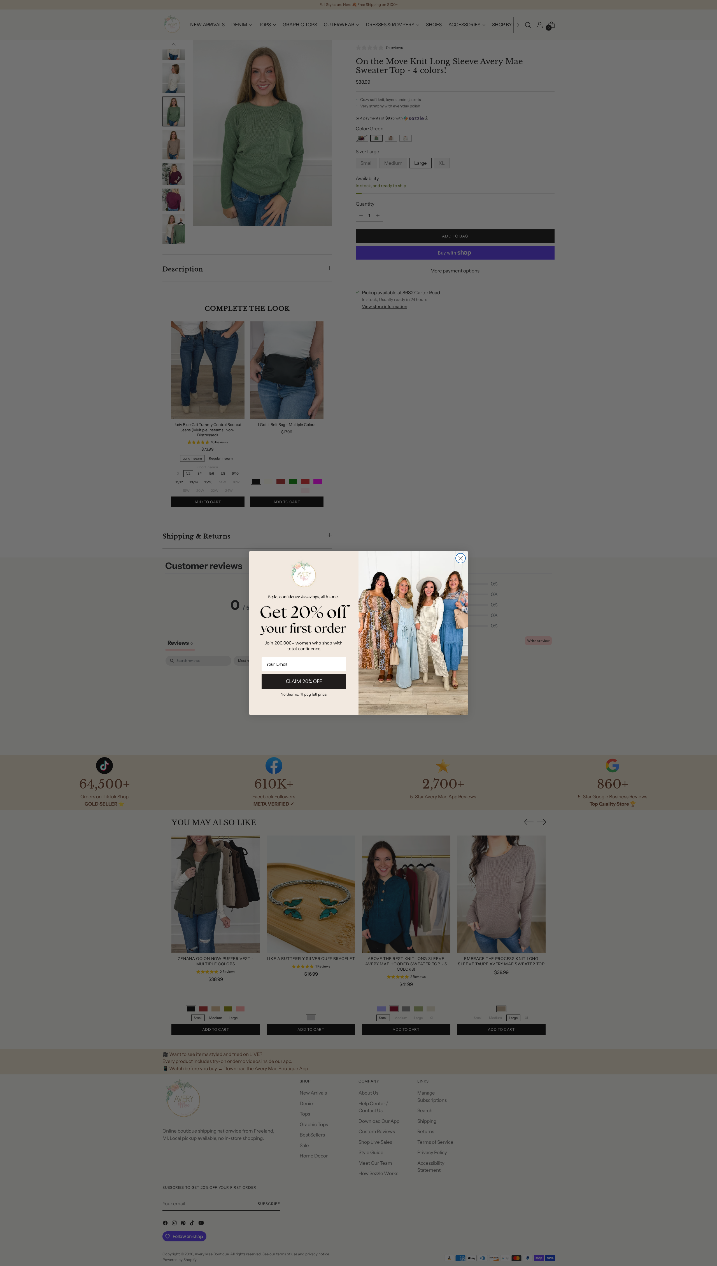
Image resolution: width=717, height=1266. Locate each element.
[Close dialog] (460, 558)
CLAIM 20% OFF (304, 681)
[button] (304, 694)
